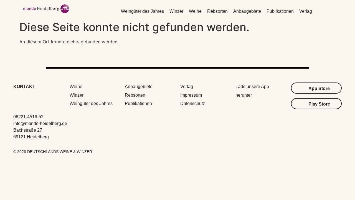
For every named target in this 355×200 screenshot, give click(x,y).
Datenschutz (192, 103)
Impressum (191, 95)
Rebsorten (217, 11)
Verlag (305, 11)
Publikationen (280, 11)
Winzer (176, 11)
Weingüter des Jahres (142, 11)
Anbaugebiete (247, 11)
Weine (195, 11)
